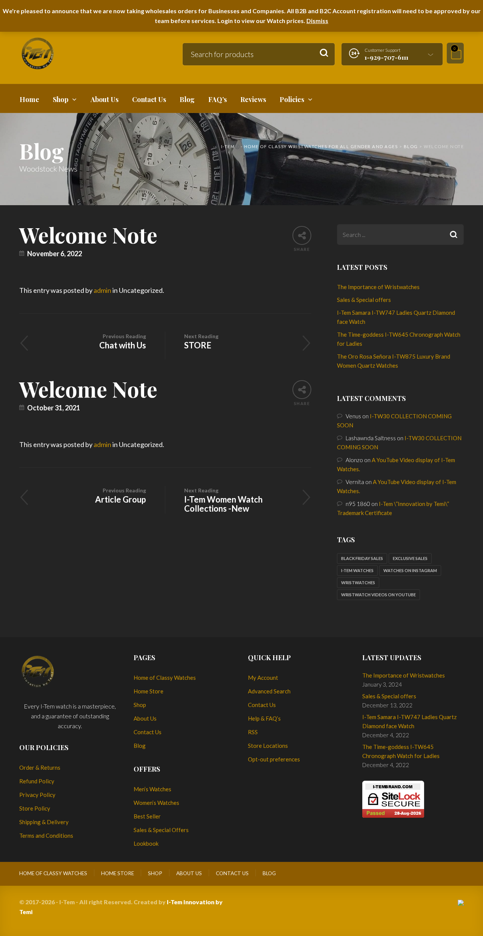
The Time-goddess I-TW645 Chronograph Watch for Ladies (401, 751)
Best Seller (147, 816)
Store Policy (34, 808)
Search (324, 53)
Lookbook (146, 843)
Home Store (148, 691)
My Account (263, 677)
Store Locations (268, 745)
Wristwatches (358, 582)
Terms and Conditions (46, 835)
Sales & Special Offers (161, 829)
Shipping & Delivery (44, 821)
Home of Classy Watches (165, 677)
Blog (140, 745)
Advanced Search (269, 691)
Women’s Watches (156, 802)
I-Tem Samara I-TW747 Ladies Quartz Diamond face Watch (409, 721)
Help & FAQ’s (264, 718)
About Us (145, 718)
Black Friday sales (362, 558)
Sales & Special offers (364, 299)
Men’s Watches (152, 789)
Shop (140, 704)
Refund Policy (36, 781)
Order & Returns (39, 767)
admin (102, 290)
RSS (253, 732)
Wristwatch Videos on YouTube (378, 594)
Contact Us (148, 732)
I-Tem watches (357, 570)
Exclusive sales (410, 558)
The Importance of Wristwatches (378, 286)
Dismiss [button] (317, 20)
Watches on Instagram (410, 570)
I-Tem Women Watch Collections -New (223, 500)
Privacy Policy (37, 794)
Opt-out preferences (274, 759)
